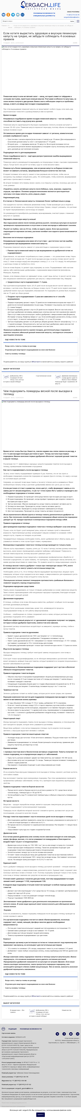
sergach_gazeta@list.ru (18, 15)
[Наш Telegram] (71, 1034)
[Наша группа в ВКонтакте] (57, 1034)
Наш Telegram (13, 15)
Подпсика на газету (22, 15)
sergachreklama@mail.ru (71, 17)
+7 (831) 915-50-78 (73, 14)
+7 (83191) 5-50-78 (21, 1077)
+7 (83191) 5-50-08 (19, 1080)
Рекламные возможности (44, 13)
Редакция (12, 1029)
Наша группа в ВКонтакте (3, 15)
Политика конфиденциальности (14, 1103)
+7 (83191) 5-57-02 (24, 1084)
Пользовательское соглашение (13, 1106)
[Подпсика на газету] (77, 1034)
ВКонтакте (36, 362)
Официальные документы (44, 15)
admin (75, 43)
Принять (40, 1114)
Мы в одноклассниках (8, 15)
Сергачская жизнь (40, 5)
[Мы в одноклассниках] (64, 1034)
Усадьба (6, 43)
